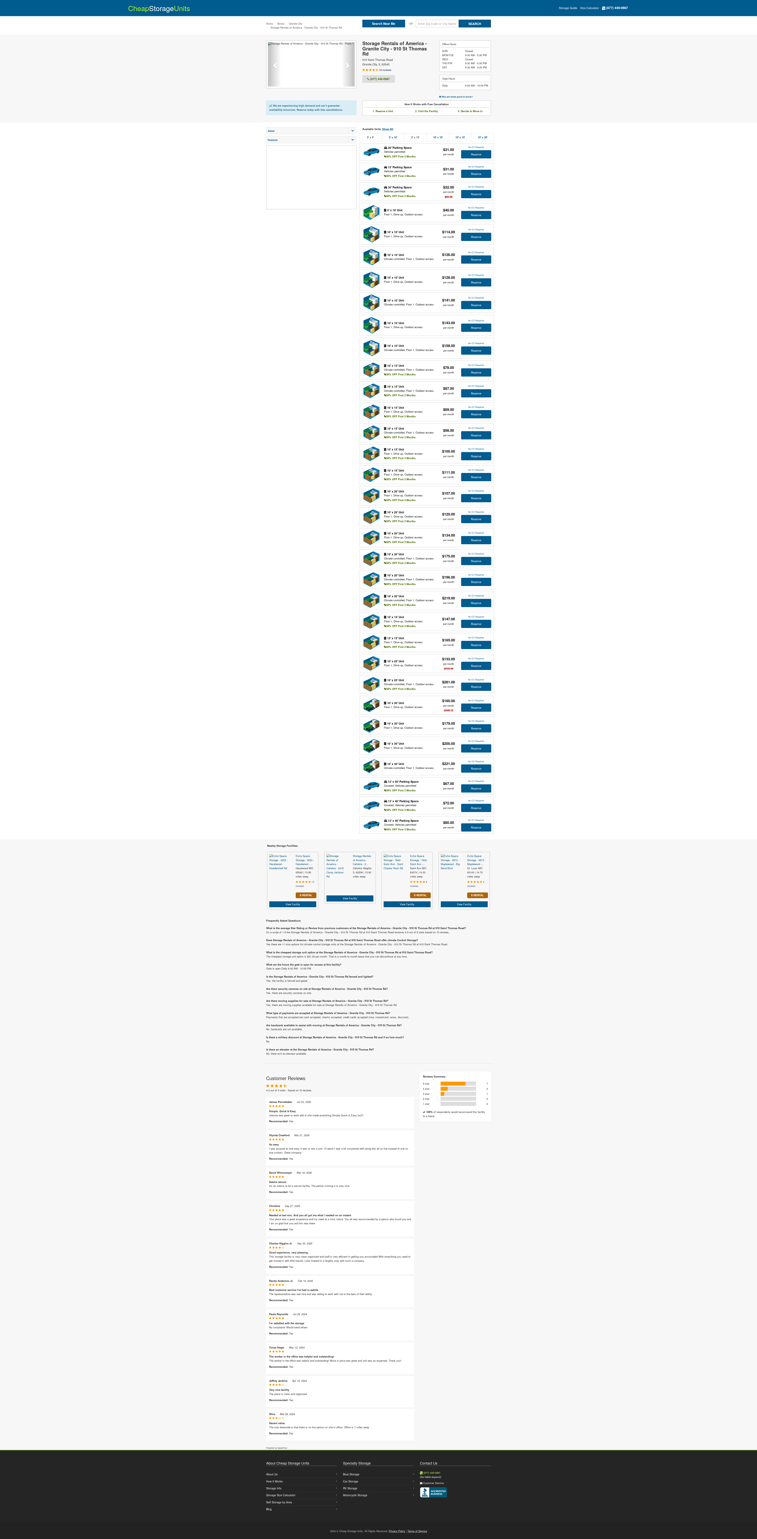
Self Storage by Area (279, 1502)
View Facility (292, 904)
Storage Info (274, 1488)
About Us (272, 1474)
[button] (274, 64)
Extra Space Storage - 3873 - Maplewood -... (476, 860)
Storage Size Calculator (281, 1495)
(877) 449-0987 (616, 8)
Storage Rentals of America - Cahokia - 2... (362, 860)
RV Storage (350, 1488)
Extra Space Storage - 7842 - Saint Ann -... (419, 860)
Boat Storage (351, 1474)
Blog (269, 1509)
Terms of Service (417, 1531)
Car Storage (350, 1481)
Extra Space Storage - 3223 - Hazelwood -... (305, 860)
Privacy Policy (397, 1531)
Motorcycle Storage (355, 1495)
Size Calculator (589, 8)
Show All (387, 129)
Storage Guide (568, 8)
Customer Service (433, 1483)
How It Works (274, 1481)
